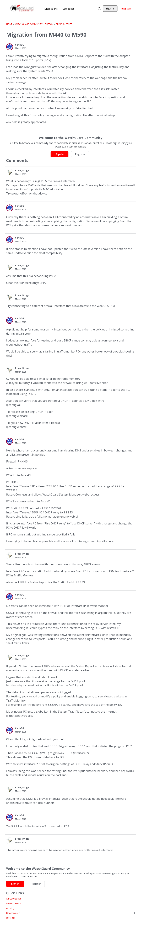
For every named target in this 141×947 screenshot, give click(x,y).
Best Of (10, 918)
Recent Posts (13, 903)
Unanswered (70, 913)
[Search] (99, 9)
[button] (9, 46)
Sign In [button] (60, 154)
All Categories (13, 898)
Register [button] (80, 154)
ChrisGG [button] (19, 44)
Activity (10, 908)
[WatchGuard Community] (22, 8)
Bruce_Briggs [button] (22, 170)
